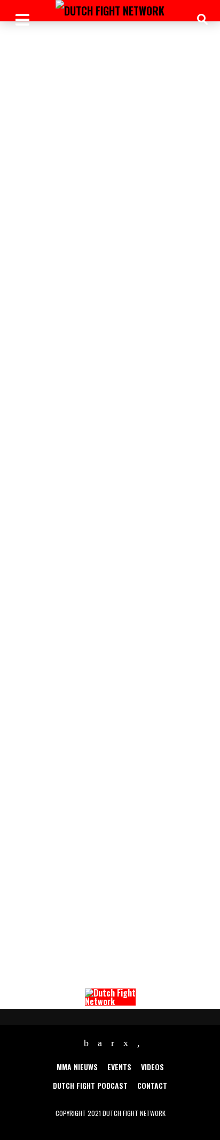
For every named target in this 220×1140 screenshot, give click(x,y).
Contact (152, 1085)
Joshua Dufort (28, 325)
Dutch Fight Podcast (90, 1085)
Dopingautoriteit (131, 604)
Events (119, 1066)
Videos (152, 1066)
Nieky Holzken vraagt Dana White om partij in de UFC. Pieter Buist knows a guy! (107, 304)
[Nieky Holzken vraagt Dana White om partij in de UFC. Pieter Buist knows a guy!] (110, 95)
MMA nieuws (77, 1066)
